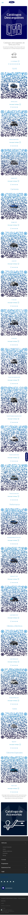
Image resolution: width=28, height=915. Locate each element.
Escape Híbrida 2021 (14, 697)
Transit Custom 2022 (14, 454)
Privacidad (3, 908)
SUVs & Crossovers (7, 847)
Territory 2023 (14, 101)
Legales (2, 903)
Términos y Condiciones (5, 905)
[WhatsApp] (26, 457)
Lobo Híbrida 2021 (14, 659)
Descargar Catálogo (14, 104)
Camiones (5, 853)
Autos (4, 849)
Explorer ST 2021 (14, 576)
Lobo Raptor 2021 (14, 615)
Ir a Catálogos (14, 61)
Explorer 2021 (14, 178)
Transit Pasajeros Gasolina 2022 (14, 416)
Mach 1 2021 (14, 785)
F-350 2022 (14, 338)
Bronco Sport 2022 (14, 139)
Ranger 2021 (14, 222)
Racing (4, 855)
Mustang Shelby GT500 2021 (14, 537)
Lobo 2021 (14, 261)
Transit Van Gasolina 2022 (14, 377)
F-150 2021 (14, 299)
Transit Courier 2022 (14, 493)
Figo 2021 (14, 741)
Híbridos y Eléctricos (7, 851)
